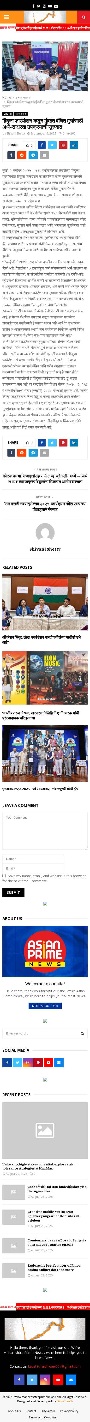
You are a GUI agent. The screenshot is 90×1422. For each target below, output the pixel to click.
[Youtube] (58, 1380)
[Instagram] (45, 1380)
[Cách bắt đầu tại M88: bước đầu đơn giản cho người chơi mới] (13, 1192)
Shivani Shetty (16, 133)
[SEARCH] (82, 1033)
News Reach (65, 1401)
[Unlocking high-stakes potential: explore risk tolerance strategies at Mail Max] (45, 1130)
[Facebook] (19, 1380)
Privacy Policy (69, 1411)
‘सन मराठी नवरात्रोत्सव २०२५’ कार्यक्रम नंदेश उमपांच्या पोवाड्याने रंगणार (45, 506)
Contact (30, 1411)
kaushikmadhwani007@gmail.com (54, 1366)
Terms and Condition (43, 1417)
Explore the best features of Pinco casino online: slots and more (54, 1267)
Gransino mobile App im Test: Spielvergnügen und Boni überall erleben (53, 1216)
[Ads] (45, 904)
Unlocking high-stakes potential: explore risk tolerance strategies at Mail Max (37, 1166)
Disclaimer (48, 1411)
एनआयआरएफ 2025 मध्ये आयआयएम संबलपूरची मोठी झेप (40, 788)
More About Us (43, 1006)
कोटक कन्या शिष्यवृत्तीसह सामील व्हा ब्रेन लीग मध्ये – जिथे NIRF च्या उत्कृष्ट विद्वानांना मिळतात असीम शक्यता (45, 478)
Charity (8, 113)
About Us (14, 1411)
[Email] (71, 1380)
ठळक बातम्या (20, 113)
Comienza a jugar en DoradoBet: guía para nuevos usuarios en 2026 (57, 1242)
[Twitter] (32, 1380)
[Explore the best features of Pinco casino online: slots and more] (13, 1270)
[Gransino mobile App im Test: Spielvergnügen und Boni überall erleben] (13, 1217)
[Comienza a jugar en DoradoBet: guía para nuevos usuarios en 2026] (13, 1245)
